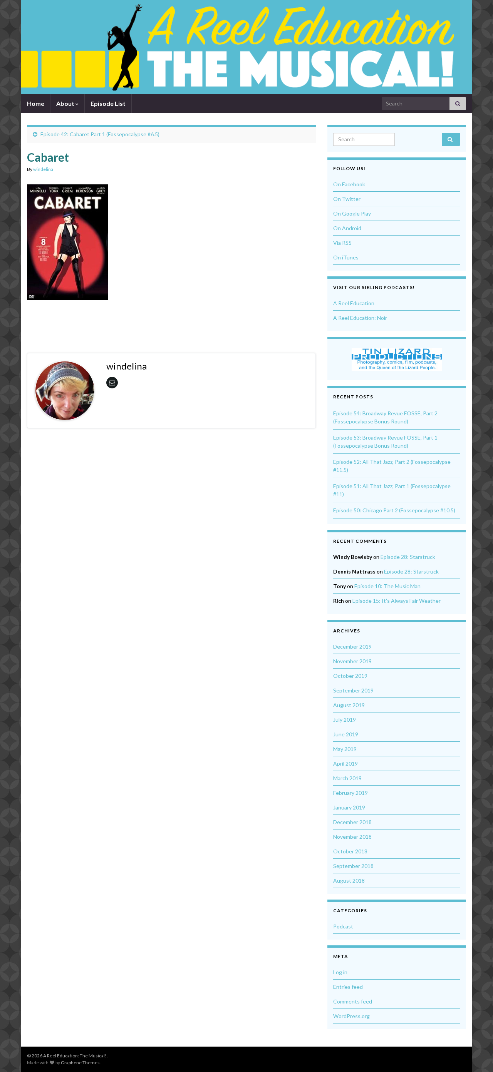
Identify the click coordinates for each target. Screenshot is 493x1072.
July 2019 (344, 719)
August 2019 (349, 705)
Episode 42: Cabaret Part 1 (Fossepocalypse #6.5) (99, 134)
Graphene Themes (80, 1062)
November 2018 (352, 836)
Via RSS (342, 242)
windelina (43, 169)
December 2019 (352, 646)
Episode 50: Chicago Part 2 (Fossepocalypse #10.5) (394, 510)
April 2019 (345, 763)
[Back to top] (475, 1054)
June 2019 (345, 734)
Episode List (108, 103)
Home (35, 103)
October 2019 (350, 675)
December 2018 (352, 822)
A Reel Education (353, 303)
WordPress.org (351, 1016)
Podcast (343, 926)
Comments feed (352, 1001)
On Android (347, 228)
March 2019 (347, 778)
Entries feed (348, 986)
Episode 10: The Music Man (387, 586)
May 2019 (345, 749)
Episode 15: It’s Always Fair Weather (396, 600)
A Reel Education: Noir (360, 317)
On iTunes (346, 257)
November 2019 (352, 661)
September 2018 (353, 866)
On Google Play (352, 213)
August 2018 (349, 880)
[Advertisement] (171, 320)
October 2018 (350, 851)
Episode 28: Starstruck (408, 557)
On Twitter (347, 199)
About (65, 103)
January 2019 (349, 807)
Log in (340, 972)
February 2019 (350, 792)
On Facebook (349, 184)
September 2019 (353, 690)
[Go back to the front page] (240, 47)
